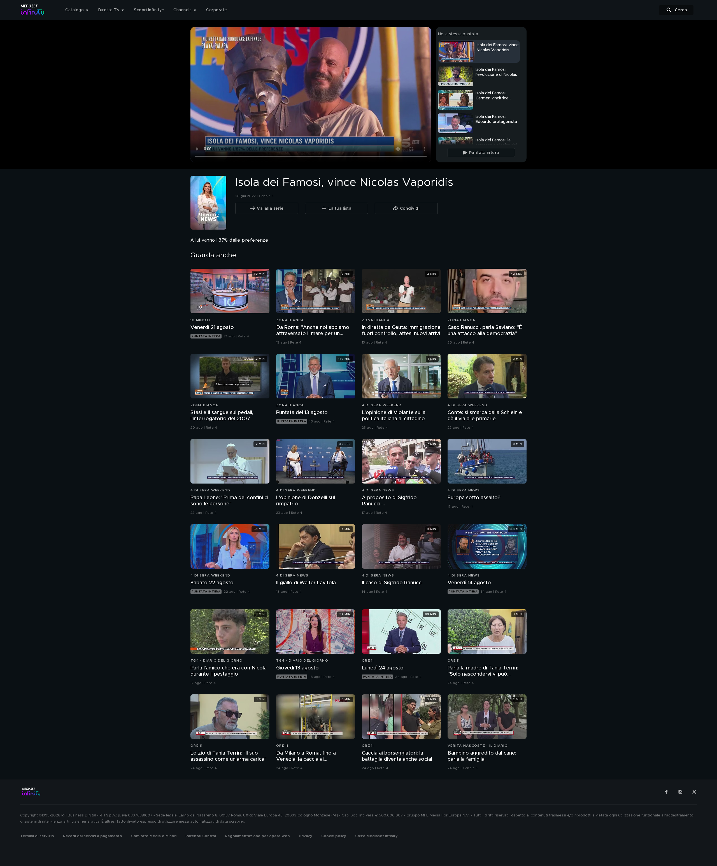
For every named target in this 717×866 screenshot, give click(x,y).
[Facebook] (666, 791)
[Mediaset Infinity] (32, 10)
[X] (694, 791)
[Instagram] (680, 791)
